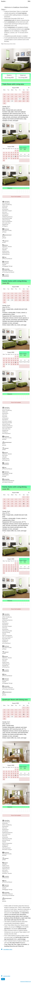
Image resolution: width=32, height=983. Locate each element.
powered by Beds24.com (25, 981)
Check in (9, 75)
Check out (23, 75)
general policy (6, 976)
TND (29, 1)
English (3, 1)
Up (3, 979)
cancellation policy (7, 949)
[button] (3, 60)
